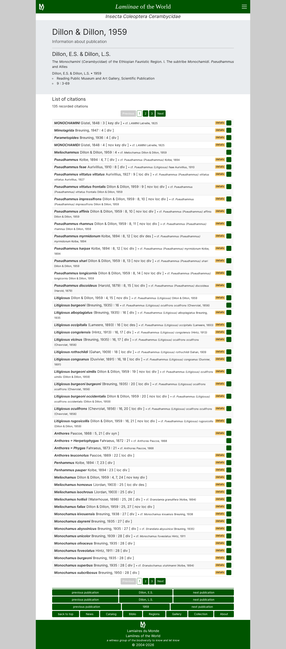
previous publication (85, 592)
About (224, 614)
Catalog (111, 614)
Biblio (132, 614)
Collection (200, 614)
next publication (203, 592)
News (89, 614)
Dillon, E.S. (146, 592)
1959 (146, 606)
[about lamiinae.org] (44, 6)
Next (160, 113)
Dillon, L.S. (146, 599)
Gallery (177, 614)
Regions (154, 614)
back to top (65, 614)
